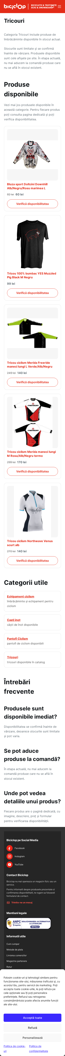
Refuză (32, 1027)
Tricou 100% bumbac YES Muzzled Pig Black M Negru (31, 275)
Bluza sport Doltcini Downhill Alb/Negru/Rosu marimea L (27, 186)
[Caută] (52, 6)
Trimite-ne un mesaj (21, 902)
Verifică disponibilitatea (32, 204)
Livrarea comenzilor (16, 955)
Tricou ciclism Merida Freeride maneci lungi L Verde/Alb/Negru (29, 364)
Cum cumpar (12, 944)
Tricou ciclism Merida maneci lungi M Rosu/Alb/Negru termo (31, 454)
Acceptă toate (32, 1017)
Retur (9, 966)
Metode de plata (14, 949)
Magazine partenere (16, 961)
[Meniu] (59, 6)
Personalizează (33, 1037)
